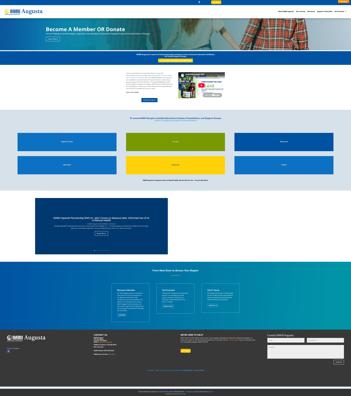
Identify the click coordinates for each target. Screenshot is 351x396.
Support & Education (325, 11)
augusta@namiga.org (105, 342)
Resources (311, 11)
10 (108, 250)
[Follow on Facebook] (199, 2)
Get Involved (339, 11)
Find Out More (149, 100)
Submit (339, 362)
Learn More (53, 39)
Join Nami (122, 315)
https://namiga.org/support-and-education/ (176, 120)
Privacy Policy (198, 370)
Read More (101, 233)
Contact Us (213, 305)
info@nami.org (190, 392)
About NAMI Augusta (286, 11)
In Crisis (216, 2)
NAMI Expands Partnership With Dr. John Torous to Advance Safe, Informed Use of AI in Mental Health (101, 219)
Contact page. (233, 340)
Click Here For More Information (175, 60)
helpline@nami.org (179, 394)
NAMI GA (105, 224)
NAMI (90, 224)
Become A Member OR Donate (85, 29)
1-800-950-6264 (164, 392)
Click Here (111, 354)
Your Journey (300, 11)
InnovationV (188, 370)
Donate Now (168, 306)
